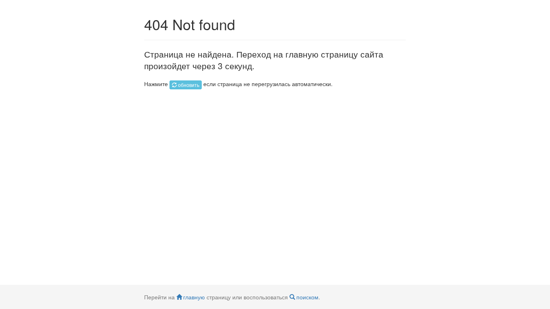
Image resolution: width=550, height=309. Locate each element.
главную (194, 297)
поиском (307, 297)
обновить (188, 84)
